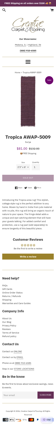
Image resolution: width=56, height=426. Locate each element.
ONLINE (18, 351)
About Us (6, 318)
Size (23, 162)
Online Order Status (12, 292)
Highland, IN (34, 44)
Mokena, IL (20, 44)
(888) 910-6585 (23, 363)
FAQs (4, 285)
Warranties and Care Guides (16, 303)
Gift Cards (7, 289)
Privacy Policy (9, 325)
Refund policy (9, 336)
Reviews (6, 329)
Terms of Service (10, 332)
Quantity (35, 162)
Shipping (6, 299)
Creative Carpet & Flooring (31, 411)
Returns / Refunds (11, 296)
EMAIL (20, 357)
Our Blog (6, 322)
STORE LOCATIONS (24, 368)
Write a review (28, 256)
